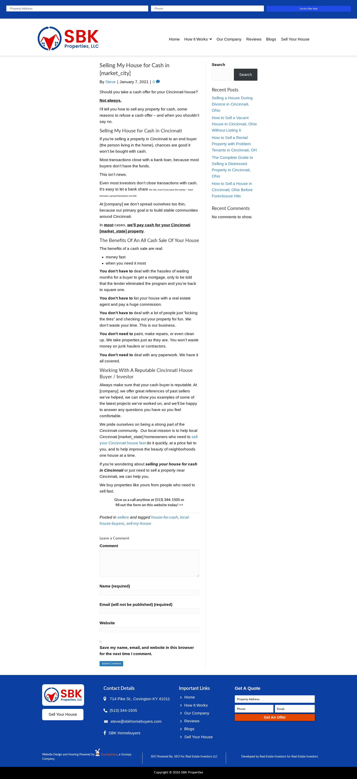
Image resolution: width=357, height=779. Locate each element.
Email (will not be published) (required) (136, 604)
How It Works (196, 705)
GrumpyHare (109, 754)
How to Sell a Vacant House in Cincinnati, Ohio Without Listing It (234, 124)
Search (218, 64)
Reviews (192, 721)
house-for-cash (164, 517)
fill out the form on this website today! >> (149, 505)
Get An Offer (275, 717)
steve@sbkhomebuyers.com (136, 721)
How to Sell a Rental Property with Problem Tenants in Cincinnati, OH (234, 143)
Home (189, 697)
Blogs (189, 729)
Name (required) (115, 586)
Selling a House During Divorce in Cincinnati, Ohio (232, 104)
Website (107, 623)
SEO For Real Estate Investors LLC (196, 756)
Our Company (196, 713)
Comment (109, 546)
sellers (123, 517)
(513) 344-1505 (167, 500)
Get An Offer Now (309, 8)
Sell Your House (198, 737)
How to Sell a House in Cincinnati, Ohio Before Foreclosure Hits (232, 189)
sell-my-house (138, 523)
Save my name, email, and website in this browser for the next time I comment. (147, 650)
